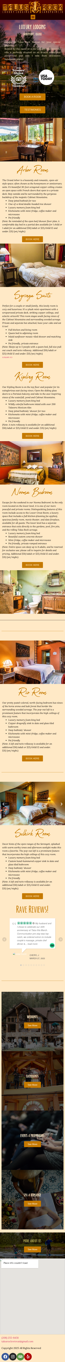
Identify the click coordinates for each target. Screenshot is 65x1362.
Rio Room (32, 693)
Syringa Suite (32, 296)
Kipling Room (32, 377)
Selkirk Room (32, 834)
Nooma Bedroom (32, 492)
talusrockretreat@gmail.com (17, 1341)
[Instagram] (13, 1356)
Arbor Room (32, 170)
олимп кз (7, 357)
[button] (33, 17)
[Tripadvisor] (20, 1356)
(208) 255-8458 (10, 1337)
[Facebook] (5, 1356)
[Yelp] (28, 1356)
